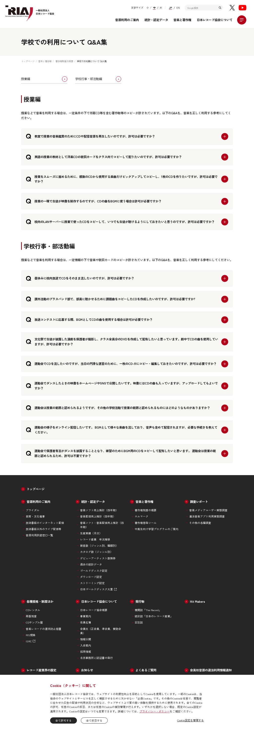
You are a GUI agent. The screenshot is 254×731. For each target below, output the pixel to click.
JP (170, 7)
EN (178, 7)
